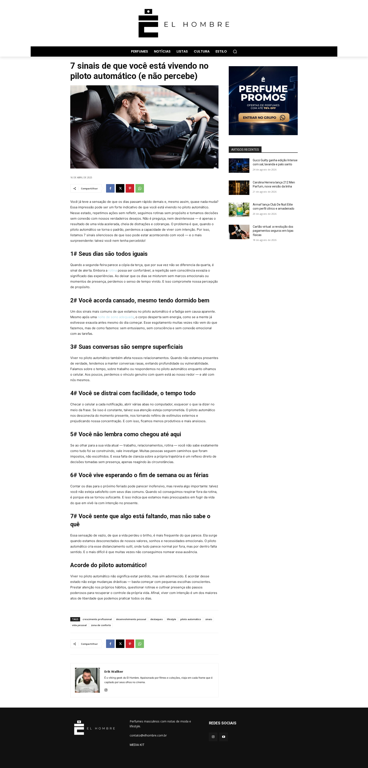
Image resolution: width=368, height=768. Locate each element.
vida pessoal (79, 625)
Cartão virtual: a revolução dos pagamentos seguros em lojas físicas (273, 231)
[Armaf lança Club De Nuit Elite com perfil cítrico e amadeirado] (239, 210)
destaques (156, 619)
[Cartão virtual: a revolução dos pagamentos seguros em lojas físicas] (239, 232)
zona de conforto (101, 625)
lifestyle (171, 619)
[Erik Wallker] (87, 680)
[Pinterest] (130, 188)
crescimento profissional (97, 619)
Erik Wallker (113, 671)
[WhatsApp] (139, 188)
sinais (208, 619)
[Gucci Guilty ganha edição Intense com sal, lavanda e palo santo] (239, 165)
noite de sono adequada (116, 317)
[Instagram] (106, 689)
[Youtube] (223, 737)
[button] (235, 51)
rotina (112, 270)
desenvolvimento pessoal (131, 619)
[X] (120, 188)
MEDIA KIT (137, 745)
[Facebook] (110, 188)
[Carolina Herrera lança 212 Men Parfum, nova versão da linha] (239, 187)
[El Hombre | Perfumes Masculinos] (184, 23)
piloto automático (190, 619)
